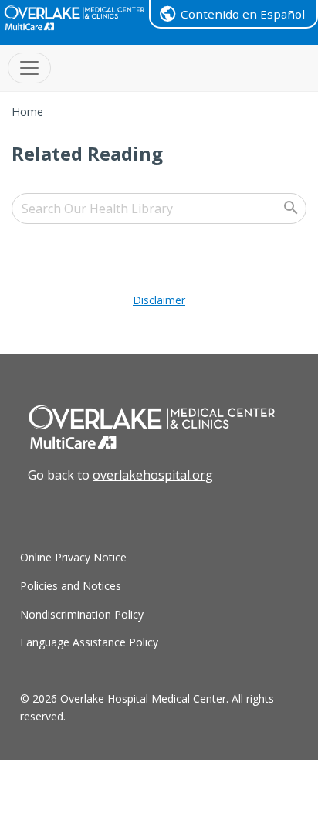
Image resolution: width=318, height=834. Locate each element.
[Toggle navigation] (29, 68)
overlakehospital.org (153, 474)
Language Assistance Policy (89, 642)
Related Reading (87, 153)
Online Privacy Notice (73, 557)
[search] (159, 208)
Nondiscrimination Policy (82, 614)
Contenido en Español (243, 14)
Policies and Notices (70, 585)
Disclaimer (159, 300)
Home (27, 111)
